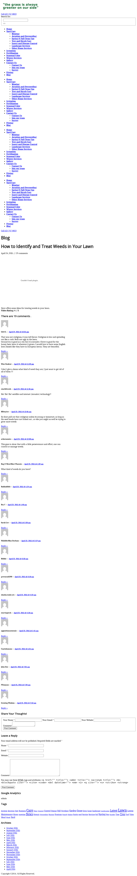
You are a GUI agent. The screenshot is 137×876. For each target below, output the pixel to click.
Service (85, 814)
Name (4, 745)
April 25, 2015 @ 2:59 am (31, 541)
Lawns (130, 810)
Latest (113, 810)
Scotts (75, 814)
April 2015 (10, 842)
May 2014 (10, 867)
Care (29, 810)
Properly (64, 814)
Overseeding (44, 814)
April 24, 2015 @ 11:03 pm (24, 364)
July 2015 (10, 835)
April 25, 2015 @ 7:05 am (20, 667)
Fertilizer (65, 811)
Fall (59, 810)
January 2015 (12, 850)
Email (4, 750)
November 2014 (13, 854)
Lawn (122, 810)
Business (22, 811)
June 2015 (10, 838)
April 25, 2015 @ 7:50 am (26, 703)
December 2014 (13, 852)
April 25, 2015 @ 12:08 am (24, 439)
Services (92, 814)
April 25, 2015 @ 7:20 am (21, 685)
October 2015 (12, 828)
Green (85, 811)
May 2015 (10, 840)
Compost (41, 811)
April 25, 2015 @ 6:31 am (24, 649)
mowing (22, 814)
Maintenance (7, 814)
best (16, 811)
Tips (122, 814)
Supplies (112, 814)
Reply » (4, 351)
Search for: (6, 16)
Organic (36, 814)
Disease (54, 811)
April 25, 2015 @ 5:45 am (29, 631)
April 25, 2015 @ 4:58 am (23, 613)
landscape (96, 811)
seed (80, 814)
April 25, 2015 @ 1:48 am (17, 505)
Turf (127, 814)
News (29, 814)
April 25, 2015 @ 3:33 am (18, 559)
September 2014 (13, 859)
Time (117, 814)
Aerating (4, 811)
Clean (35, 811)
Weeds (8, 817)
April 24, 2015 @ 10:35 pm (19, 332)
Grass (79, 810)
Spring (102, 814)
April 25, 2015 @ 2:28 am (21, 523)
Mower (15, 814)
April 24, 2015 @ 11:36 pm (24, 389)
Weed (3, 817)
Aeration (11, 811)
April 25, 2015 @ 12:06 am (21, 412)
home (89, 811)
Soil (96, 814)
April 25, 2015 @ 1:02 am (33, 464)
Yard (13, 817)
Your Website (87, 720)
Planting (51, 814)
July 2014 (10, 862)
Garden (72, 810)
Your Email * (48, 720)
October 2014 (12, 857)
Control (47, 810)
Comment (7, 726)
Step (107, 814)
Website (4, 755)
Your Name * (9, 720)
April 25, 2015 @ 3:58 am (24, 577)
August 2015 (11, 833)
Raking (70, 814)
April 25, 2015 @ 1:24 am (22, 487)
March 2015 (11, 845)
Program (58, 814)
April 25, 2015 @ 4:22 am (26, 595)
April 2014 (10, 869)
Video (132, 814)
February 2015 (12, 847)
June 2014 (10, 864)
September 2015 (13, 830)
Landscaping (105, 811)
